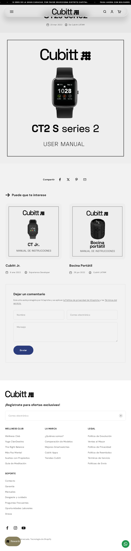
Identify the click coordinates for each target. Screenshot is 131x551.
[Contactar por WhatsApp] (125, 544)
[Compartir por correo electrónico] (85, 179)
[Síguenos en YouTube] (23, 528)
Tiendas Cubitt (53, 458)
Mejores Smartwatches (57, 447)
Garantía (9, 486)
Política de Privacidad (99, 447)
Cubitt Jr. (13, 265)
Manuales (10, 491)
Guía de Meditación (15, 463)
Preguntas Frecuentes (17, 502)
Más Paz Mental (13, 452)
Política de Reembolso (100, 452)
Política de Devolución (100, 436)
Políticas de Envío (97, 463)
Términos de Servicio (99, 458)
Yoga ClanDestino (14, 441)
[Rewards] (13, 541)
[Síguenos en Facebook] (7, 528)
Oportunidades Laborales (18, 508)
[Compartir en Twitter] (68, 179)
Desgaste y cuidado (16, 497)
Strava (8, 513)
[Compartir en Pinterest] (76, 179)
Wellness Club (12, 436)
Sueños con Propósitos (17, 458)
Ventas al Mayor (96, 441)
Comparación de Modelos (59, 441)
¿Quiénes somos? (54, 436)
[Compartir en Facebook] (60, 179)
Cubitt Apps (51, 452)
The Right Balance (14, 447)
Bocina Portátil (80, 265)
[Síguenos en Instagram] (15, 528)
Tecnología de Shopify (40, 539)
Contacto (10, 480)
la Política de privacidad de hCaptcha (81, 300)
